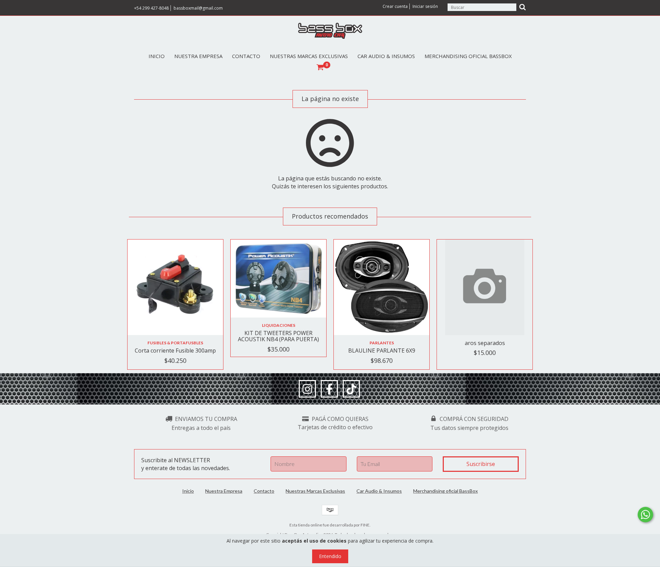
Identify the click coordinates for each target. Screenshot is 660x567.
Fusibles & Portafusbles (175, 342)
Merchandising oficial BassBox (468, 56)
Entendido (330, 556)
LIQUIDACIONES (278, 325)
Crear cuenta (395, 6)
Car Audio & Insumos (386, 56)
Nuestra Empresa (198, 56)
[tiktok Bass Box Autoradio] (351, 389)
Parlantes (382, 342)
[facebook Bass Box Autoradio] (329, 389)
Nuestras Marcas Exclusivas (309, 56)
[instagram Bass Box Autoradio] (307, 389)
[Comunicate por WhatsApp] (645, 514)
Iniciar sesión (425, 6)
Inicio (156, 56)
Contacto (246, 56)
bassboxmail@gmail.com (198, 8)
